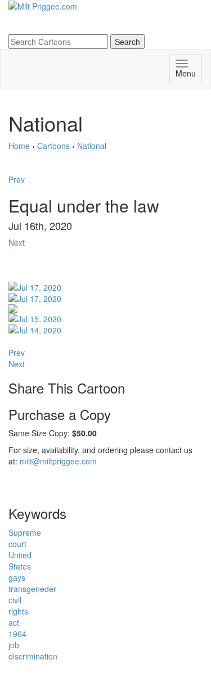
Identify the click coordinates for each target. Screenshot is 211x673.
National (91, 145)
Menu (186, 73)
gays (16, 577)
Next (16, 242)
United (20, 555)
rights (18, 611)
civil (14, 600)
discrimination (32, 656)
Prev (16, 179)
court (17, 543)
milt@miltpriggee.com (58, 461)
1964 (17, 633)
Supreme (24, 532)
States (19, 566)
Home (19, 145)
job (13, 645)
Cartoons (53, 145)
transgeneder (32, 588)
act (13, 622)
